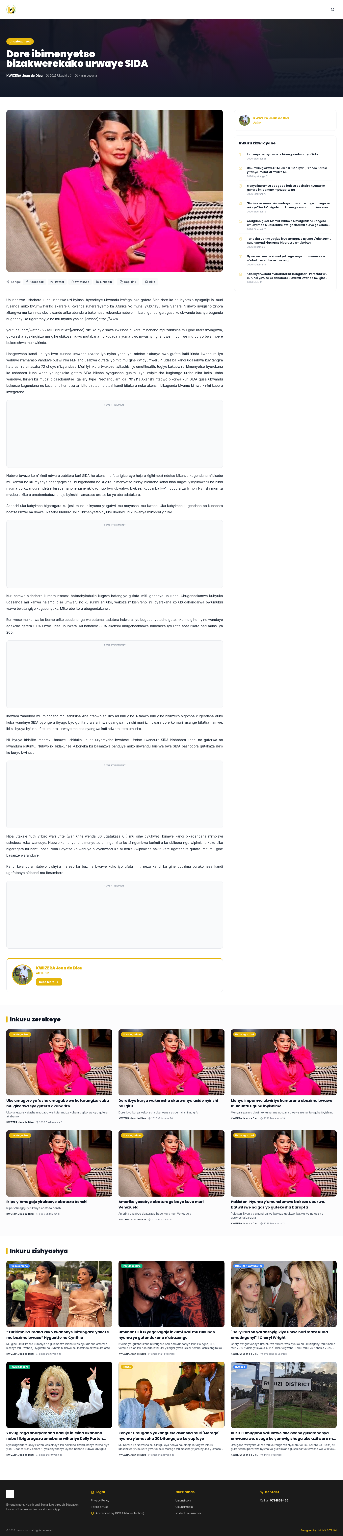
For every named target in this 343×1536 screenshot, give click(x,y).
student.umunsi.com (188, 1513)
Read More (46, 982)
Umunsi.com (183, 1500)
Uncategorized (20, 41)
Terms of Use (100, 1506)
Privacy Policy (100, 1500)
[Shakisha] (333, 9)
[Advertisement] (115, 436)
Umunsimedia (184, 1506)
